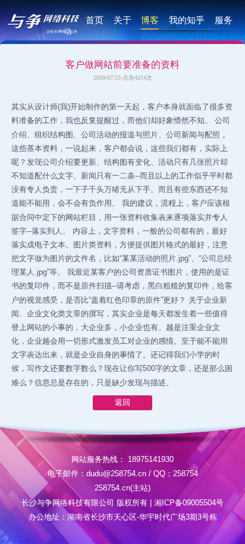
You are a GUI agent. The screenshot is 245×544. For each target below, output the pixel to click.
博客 (150, 20)
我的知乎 (187, 20)
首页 (94, 20)
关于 (122, 20)
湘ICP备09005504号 (189, 502)
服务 (224, 20)
